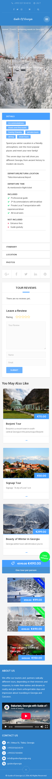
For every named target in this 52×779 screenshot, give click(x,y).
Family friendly (15, 132)
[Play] (5, 726)
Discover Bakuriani (22, 591)
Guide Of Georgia (22, 19)
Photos (10, 262)
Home (5, 29)
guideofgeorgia (14, 763)
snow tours (24, 137)
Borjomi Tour (13, 423)
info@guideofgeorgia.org (19, 758)
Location (11, 254)
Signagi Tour (13, 482)
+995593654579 (15, 747)
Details (10, 116)
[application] (26, 716)
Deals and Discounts (17, 127)
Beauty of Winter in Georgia (23, 538)
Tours (13, 29)
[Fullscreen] (46, 726)
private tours (32, 132)
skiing (11, 137)
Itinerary (11, 246)
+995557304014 (14, 753)
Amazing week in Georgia (27, 620)
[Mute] (41, 726)
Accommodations (16, 123)
